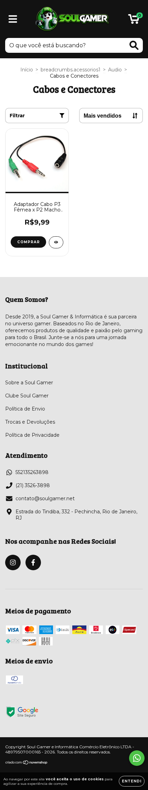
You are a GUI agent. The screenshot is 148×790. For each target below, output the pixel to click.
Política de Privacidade (32, 435)
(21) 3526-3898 (32, 485)
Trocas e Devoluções (30, 422)
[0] (133, 21)
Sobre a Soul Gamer (29, 382)
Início (26, 70)
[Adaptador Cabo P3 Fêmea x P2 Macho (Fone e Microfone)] (56, 242)
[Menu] (13, 19)
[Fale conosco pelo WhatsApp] (137, 758)
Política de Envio (25, 409)
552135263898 (32, 472)
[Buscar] (134, 45)
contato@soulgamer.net (45, 498)
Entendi (131, 781)
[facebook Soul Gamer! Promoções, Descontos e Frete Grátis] (33, 562)
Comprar (28, 242)
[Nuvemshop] (26, 763)
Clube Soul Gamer (27, 396)
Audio (115, 70)
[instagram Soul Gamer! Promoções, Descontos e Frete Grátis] (13, 562)
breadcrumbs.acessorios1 (71, 70)
